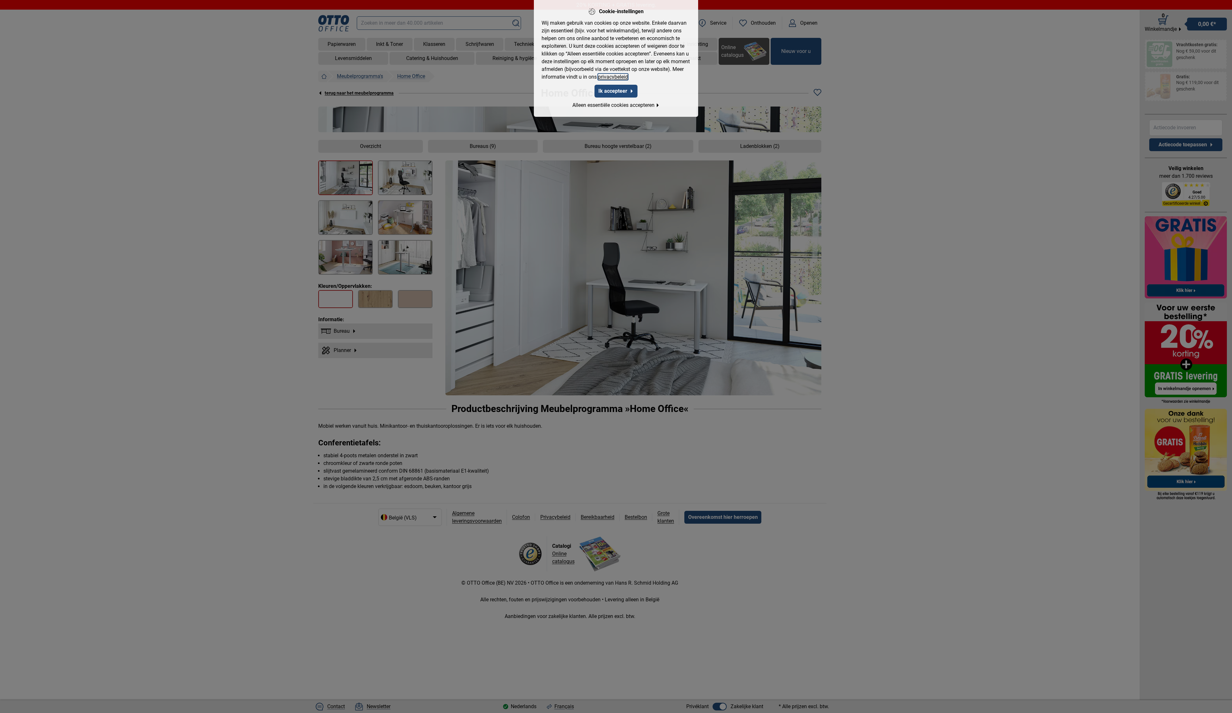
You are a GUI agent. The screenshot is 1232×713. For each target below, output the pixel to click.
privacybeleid (613, 77)
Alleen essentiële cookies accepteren (613, 105)
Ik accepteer (612, 91)
